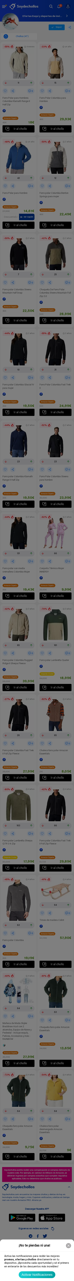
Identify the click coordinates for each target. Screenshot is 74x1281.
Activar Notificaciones (37, 1275)
